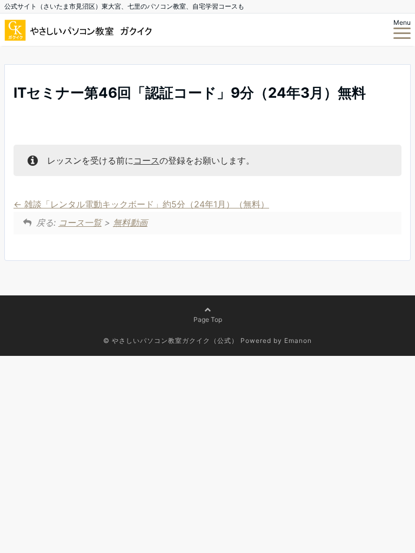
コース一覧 (80, 222)
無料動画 (130, 222)
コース (146, 160)
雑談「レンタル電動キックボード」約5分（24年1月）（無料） (145, 204)
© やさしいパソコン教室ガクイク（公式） (170, 340)
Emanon (298, 340)
